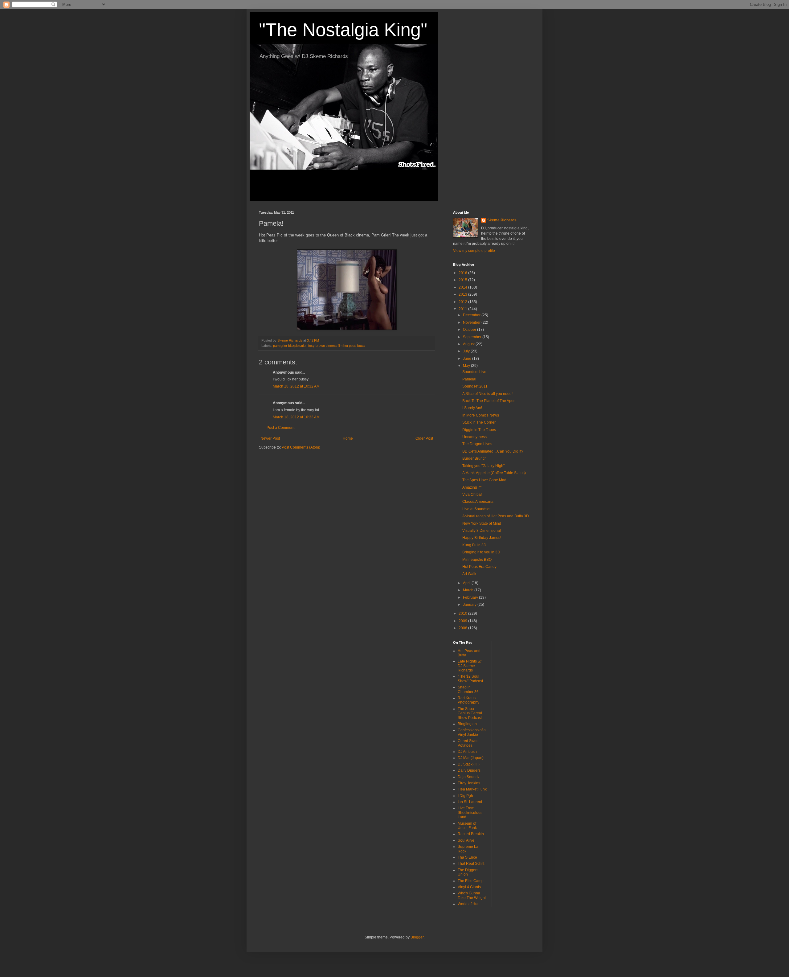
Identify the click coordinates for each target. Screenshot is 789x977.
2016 (463, 273)
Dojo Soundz (469, 777)
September (472, 337)
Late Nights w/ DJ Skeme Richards (469, 665)
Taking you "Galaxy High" (483, 466)
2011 (463, 309)
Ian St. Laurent (470, 802)
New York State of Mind (481, 523)
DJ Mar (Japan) (471, 758)
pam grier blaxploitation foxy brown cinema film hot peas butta (319, 345)
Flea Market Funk (472, 789)
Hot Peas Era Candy (479, 566)
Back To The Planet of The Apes (488, 401)
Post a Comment (280, 427)
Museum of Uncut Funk (467, 825)
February (471, 597)
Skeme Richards (502, 220)
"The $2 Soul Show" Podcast (470, 678)
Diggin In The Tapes (479, 430)
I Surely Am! (472, 408)
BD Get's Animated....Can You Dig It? (492, 451)
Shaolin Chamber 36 (468, 689)
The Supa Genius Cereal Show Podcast (470, 713)
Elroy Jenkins (469, 783)
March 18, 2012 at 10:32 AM (296, 386)
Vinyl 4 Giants (469, 887)
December (472, 315)
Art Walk (469, 574)
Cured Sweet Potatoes (469, 743)
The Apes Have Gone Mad (484, 480)
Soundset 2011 (475, 386)
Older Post (424, 438)
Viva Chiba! (472, 494)
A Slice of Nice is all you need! (487, 394)
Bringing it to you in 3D (481, 552)
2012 (463, 302)
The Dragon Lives (477, 444)
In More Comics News (480, 415)
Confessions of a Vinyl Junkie (472, 732)
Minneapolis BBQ (477, 559)
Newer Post (270, 438)
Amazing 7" (471, 487)
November (472, 322)
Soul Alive (466, 840)
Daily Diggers (469, 770)
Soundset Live (474, 372)
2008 (463, 628)
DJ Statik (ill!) (469, 764)
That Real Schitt (471, 863)
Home (348, 438)
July (467, 351)
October (470, 329)
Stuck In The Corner (479, 422)
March (468, 590)
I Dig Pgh (465, 796)
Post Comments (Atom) (301, 447)
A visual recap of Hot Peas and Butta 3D (495, 516)
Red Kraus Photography (468, 700)
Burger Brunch (474, 458)
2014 (463, 287)
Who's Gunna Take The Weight (472, 895)
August (469, 344)
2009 (463, 621)
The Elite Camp (471, 881)
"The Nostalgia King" (343, 29)
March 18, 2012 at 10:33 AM (296, 417)
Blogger (417, 937)
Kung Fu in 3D (474, 545)
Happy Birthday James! (481, 538)
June (467, 358)
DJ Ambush (467, 751)
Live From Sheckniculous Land (470, 812)
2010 (463, 613)
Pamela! (469, 379)
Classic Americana (477, 501)
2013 (463, 294)
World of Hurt (469, 904)
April (467, 583)
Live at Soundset (476, 509)
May (467, 365)
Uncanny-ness (474, 437)
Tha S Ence (467, 857)
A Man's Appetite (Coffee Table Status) (494, 473)
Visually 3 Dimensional (481, 530)
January (470, 604)
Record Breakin (471, 834)
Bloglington (467, 724)
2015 (463, 280)
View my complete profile (474, 250)
